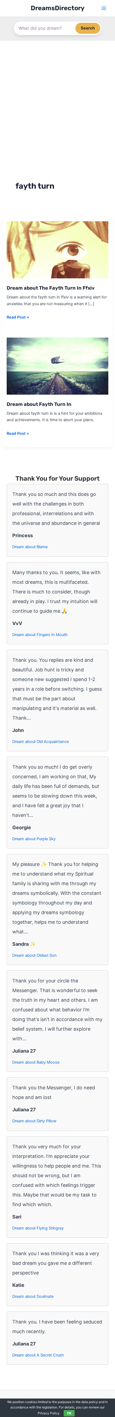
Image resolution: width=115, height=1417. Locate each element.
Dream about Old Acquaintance (40, 741)
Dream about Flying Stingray (38, 1228)
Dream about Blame (30, 546)
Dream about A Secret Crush (38, 1355)
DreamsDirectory (58, 8)
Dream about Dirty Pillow (34, 1121)
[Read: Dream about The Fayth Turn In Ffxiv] (57, 249)
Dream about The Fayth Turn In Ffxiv (51, 288)
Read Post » (18, 317)
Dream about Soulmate (32, 1296)
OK (69, 1413)
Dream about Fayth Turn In (39, 404)
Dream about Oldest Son (34, 955)
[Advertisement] (57, 100)
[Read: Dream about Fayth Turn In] (57, 365)
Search (88, 28)
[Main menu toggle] (104, 8)
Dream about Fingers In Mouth (40, 634)
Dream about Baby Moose (35, 1062)
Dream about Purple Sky (34, 838)
